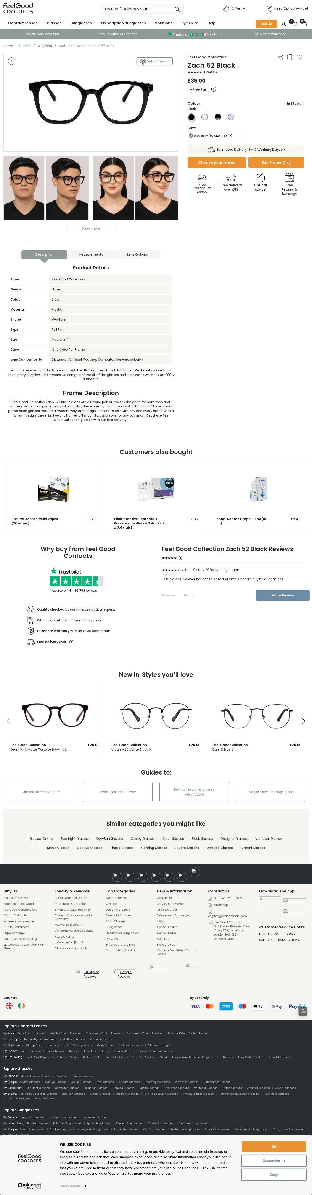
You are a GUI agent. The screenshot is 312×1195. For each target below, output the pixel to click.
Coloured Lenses (101, 1039)
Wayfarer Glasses (186, 1082)
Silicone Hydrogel (159, 1045)
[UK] (9, 1005)
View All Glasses (285, 1088)
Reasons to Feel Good (18, 904)
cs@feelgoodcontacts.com (227, 916)
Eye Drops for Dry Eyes (120, 944)
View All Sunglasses (16, 1134)
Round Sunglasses (126, 1129)
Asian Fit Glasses (258, 1088)
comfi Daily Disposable (40, 1057)
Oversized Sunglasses (193, 1123)
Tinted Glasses (121, 847)
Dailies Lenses (55, 1051)
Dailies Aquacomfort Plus (122, 1057)
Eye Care (190, 23)
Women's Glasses (56, 1076)
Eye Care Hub (166, 944)
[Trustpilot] (89, 976)
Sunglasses (81, 23)
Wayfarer (59, 319)
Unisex (57, 289)
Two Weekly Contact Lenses (145, 1033)
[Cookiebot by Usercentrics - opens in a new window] (30, 1186)
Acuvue (36, 1051)
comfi (22, 1051)
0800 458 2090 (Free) (228, 898)
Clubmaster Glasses (217, 1082)
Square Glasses (187, 847)
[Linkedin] (169, 877)
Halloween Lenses (131, 1045)
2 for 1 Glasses (115, 921)
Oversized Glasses (176, 1088)
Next (187, 595)
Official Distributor (15, 915)
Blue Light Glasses (75, 838)
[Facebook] (117, 877)
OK (274, 1146)
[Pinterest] (182, 877)
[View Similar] (290, 57)
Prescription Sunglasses (123, 23)
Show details (70, 1186)
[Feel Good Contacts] (18, 8)
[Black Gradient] (218, 119)
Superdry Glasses (127, 1094)
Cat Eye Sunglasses (63, 1129)
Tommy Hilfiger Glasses (198, 1094)
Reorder (266, 23)
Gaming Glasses (154, 847)
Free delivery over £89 (41, 34)
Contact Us (165, 898)
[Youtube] (156, 877)
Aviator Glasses (29, 1082)
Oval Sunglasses (154, 1129)
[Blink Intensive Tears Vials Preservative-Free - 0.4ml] (156, 466)
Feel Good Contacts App (20, 910)
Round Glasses (81, 1082)
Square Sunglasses (217, 1129)
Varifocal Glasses (269, 838)
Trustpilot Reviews (15, 898)
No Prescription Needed (19, 921)
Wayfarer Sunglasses (95, 1129)
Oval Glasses (105, 1082)
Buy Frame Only (276, 162)
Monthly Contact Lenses (65, 1033)
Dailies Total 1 (91, 1057)
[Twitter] (130, 877)
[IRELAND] (21, 1005)
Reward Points (64, 936)
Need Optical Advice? (291, 8)
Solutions (163, 23)
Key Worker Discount (68, 925)
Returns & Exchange (289, 189)
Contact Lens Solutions (122, 950)
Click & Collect (167, 910)
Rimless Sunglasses (129, 1123)
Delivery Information (171, 904)
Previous (168, 595)
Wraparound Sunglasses (251, 1129)
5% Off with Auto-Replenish (73, 910)
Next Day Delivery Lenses (76, 1045)
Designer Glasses (234, 838)
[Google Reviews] (124, 976)
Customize (271, 1160)
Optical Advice (167, 927)
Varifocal (75, 359)
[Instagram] (143, 877)
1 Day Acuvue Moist (155, 1057)
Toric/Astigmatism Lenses (41, 1039)
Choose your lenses (216, 162)
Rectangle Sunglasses (185, 1129)
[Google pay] (294, 913)
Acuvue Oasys (69, 1057)
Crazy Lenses (105, 1045)
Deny (274, 1175)
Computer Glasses (67, 1088)
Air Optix (106, 1051)
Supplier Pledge (14, 933)
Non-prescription (129, 359)
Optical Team (166, 933)
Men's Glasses (58, 847)
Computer (106, 359)
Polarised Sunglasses (67, 1123)
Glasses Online (41, 838)
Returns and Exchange (173, 915)
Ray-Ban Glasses (109, 838)
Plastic (57, 309)
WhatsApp (220, 905)
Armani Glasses (253, 847)
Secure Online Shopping (20, 939)
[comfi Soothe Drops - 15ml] (258, 466)
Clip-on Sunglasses (160, 1123)
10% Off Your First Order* (71, 898)
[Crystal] (204, 119)
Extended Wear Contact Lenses (188, 1033)
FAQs (160, 921)
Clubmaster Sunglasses (288, 1129)
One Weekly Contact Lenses (104, 1033)
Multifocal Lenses (74, 1039)
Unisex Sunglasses (94, 1117)
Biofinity (74, 1051)
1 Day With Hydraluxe (251, 1057)
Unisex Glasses (83, 1076)
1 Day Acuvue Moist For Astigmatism (195, 1057)
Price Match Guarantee (70, 904)
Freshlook (90, 1051)
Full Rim (58, 329)
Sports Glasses (149, 1088)
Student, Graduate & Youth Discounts (73, 917)
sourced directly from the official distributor (97, 370)
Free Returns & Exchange (118, 34)
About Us (163, 939)
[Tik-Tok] (195, 872)
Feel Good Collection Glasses (38, 1094)
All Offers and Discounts (71, 948)
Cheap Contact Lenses (41, 1045)
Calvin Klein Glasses (16, 1098)
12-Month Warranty (270, 34)
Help (211, 23)
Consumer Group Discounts (74, 931)
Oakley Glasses (143, 838)
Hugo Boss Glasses (276, 1094)
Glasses (54, 23)
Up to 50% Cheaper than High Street (23, 946)
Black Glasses (202, 838)
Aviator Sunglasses (32, 1129)
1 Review (210, 72)
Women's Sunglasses (63, 1117)
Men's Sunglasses (32, 1117)
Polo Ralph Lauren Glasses (161, 1094)
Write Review (282, 595)
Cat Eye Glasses (89, 847)
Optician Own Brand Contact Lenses (177, 952)
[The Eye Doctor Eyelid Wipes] (53, 466)
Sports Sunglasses (99, 1123)
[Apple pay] (294, 902)
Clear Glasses (173, 838)
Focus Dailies (125, 1051)
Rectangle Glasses (157, 1082)
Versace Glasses (220, 847)
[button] (6, 722)
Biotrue (143, 1051)
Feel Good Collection (68, 279)
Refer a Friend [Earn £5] (71, 942)
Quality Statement (16, 927)
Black (56, 299)
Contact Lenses (22, 23)
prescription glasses (24, 411)
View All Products (280, 1057)
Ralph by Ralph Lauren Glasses (239, 1094)
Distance (59, 359)
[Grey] (231, 119)
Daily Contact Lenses (31, 1033)
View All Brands (162, 1051)
